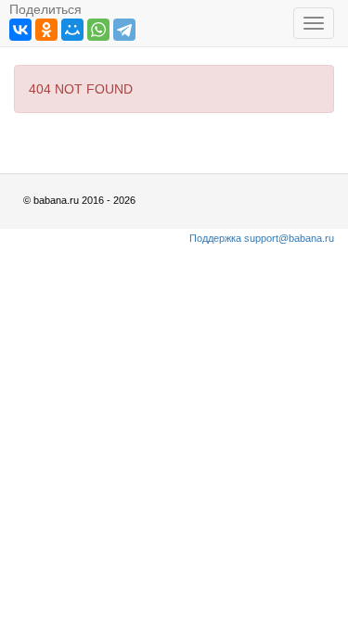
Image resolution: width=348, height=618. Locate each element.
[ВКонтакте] (20, 30)
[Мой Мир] (72, 30)
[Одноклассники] (46, 30)
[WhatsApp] (98, 30)
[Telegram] (124, 30)
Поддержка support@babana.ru (261, 238)
